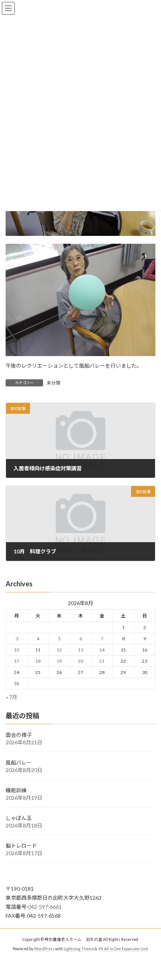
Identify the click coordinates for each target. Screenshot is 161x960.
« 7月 (11, 697)
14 (101, 650)
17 (16, 661)
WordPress (44, 948)
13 (80, 650)
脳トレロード (21, 845)
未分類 (53, 383)
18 (37, 661)
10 (16, 650)
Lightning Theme (79, 948)
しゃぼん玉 (19, 818)
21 (101, 661)
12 (59, 650)
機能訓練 (16, 790)
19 (59, 661)
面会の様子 (19, 735)
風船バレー (19, 762)
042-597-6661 (45, 906)
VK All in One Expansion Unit (123, 948)
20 (80, 661)
